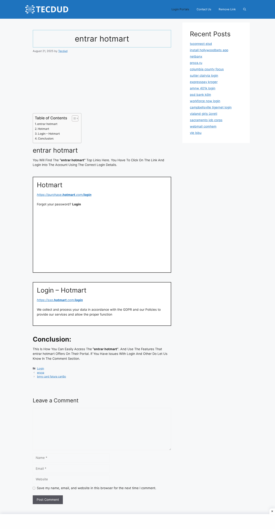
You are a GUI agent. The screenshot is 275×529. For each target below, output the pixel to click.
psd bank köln (200, 95)
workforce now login (205, 101)
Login (40, 368)
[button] (244, 9)
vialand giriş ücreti (203, 114)
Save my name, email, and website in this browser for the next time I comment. (96, 488)
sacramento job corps (206, 120)
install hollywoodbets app (209, 50)
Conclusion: (46, 138)
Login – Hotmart (49, 133)
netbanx (196, 56)
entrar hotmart (47, 124)
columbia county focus (207, 69)
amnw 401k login (202, 88)
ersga (40, 372)
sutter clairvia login (204, 75)
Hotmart (43, 129)
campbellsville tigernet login (211, 107)
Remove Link (227, 9)
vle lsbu (195, 133)
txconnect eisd (201, 44)
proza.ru (196, 63)
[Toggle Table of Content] (73, 118)
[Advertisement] (102, 85)
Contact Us (204, 9)
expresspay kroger (204, 82)
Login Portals (180, 9)
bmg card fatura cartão (51, 376)
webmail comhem (203, 126)
